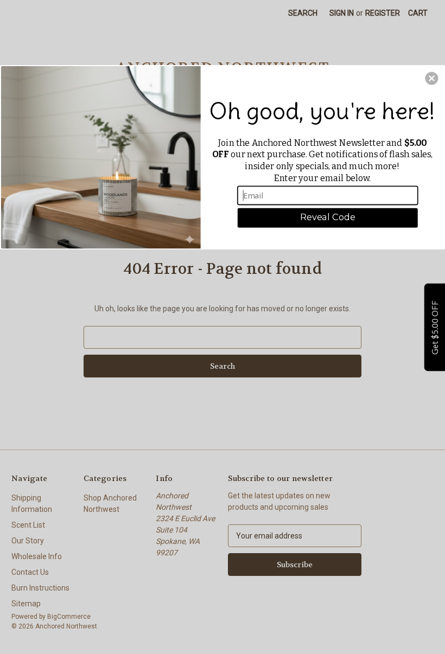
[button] (431, 78)
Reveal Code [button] (327, 217)
